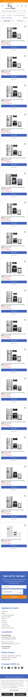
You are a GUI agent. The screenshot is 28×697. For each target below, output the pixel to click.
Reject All (7, 694)
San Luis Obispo (6, 635)
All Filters (8, 20)
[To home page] (10, 6)
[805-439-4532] (21, 6)
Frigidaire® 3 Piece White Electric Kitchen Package (11, 539)
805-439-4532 (10, 642)
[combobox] (20, 21)
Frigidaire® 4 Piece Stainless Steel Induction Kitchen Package (13, 157)
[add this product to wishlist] (25, 26)
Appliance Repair (6, 617)
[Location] (17, 6)
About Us (3, 620)
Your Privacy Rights (13, 690)
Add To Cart (14, 47)
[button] (2, 6)
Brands (3, 613)
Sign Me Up (14, 597)
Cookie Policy (14, 687)
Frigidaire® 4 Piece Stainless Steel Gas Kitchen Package (12, 99)
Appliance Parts (5, 626)
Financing (4, 622)
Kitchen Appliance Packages (19, 15)
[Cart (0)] (25, 6)
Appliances (9, 15)
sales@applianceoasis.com (12, 643)
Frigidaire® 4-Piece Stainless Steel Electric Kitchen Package (13, 363)
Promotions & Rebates (7, 615)
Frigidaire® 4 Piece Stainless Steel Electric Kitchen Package (13, 40)
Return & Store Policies (7, 628)
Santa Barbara (6, 646)
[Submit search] (24, 11)
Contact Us (4, 624)
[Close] (26, 680)
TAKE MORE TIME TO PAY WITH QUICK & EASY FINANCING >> (14, 1)
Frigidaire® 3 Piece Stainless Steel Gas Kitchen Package (12, 509)
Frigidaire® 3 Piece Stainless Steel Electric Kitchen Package (13, 480)
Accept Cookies (20, 694)
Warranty (4, 619)
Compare (15, 50)
